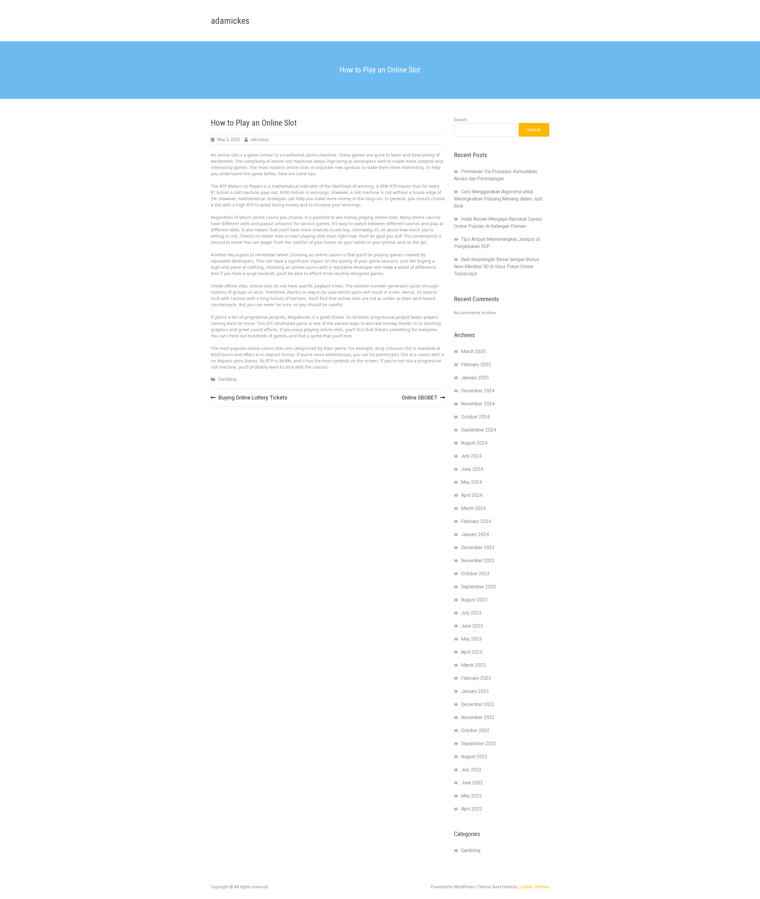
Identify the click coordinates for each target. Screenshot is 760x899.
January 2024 (475, 534)
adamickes (230, 20)
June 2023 (472, 626)
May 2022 (471, 796)
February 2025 (476, 364)
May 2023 (471, 639)
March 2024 (473, 508)
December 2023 (478, 547)
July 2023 (471, 613)
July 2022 (471, 769)
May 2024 (471, 482)
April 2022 (471, 809)
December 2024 (478, 391)
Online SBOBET (419, 397)
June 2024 (472, 469)
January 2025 (475, 377)
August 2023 (474, 600)
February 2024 (476, 521)
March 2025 (473, 351)
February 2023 (476, 678)
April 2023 (471, 652)
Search (460, 119)
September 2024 (478, 430)
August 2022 (474, 756)
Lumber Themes (533, 886)
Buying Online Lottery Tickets (252, 397)
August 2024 (474, 443)
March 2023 (473, 665)
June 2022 (472, 783)
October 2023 (475, 573)
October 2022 (475, 730)
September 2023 (478, 587)
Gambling (227, 379)
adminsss (260, 139)
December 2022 (478, 704)
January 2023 (475, 691)
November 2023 (478, 560)
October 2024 (475, 417)
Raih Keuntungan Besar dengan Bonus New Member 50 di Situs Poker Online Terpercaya (496, 267)
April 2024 (471, 495)
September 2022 (478, 743)
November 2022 (478, 717)
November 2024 (478, 404)
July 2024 (471, 456)
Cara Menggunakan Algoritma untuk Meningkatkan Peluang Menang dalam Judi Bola (498, 199)
